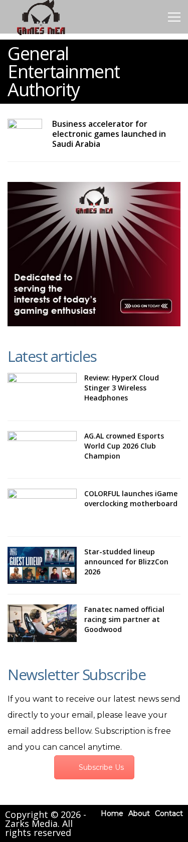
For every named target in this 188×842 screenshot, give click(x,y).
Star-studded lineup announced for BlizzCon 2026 (126, 561)
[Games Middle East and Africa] (41, 34)
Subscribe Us (101, 767)
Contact (169, 813)
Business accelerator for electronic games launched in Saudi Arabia (109, 133)
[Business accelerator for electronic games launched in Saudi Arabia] (25, 128)
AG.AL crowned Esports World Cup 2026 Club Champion (124, 446)
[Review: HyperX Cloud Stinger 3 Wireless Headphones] (42, 391)
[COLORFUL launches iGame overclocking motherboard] (42, 507)
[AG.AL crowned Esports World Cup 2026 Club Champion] (42, 450)
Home (112, 813)
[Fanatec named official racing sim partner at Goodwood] (42, 623)
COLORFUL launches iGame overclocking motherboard (130, 498)
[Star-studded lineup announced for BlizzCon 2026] (42, 565)
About (139, 813)
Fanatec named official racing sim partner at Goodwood (124, 619)
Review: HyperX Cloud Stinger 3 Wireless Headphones (121, 387)
